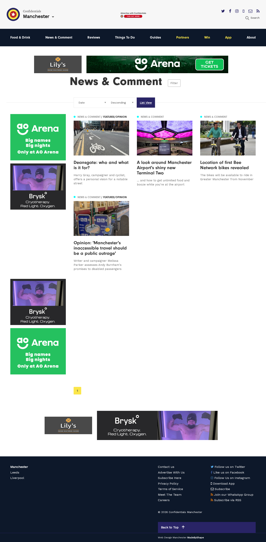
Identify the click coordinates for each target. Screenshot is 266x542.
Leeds (14, 472)
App (228, 37)
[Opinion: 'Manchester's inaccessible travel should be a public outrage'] (101, 232)
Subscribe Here (169, 478)
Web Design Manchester (172, 537)
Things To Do (125, 37)
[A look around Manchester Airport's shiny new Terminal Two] (164, 150)
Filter (174, 83)
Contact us (166, 467)
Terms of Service (170, 489)
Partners (182, 37)
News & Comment (58, 37)
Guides (155, 37)
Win (207, 37)
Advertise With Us (171, 472)
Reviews (93, 37)
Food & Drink (20, 37)
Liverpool (17, 478)
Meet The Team (169, 494)
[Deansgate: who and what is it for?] (101, 150)
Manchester (19, 467)
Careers (164, 500)
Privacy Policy (168, 483)
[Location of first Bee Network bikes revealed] (228, 150)
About (251, 37)
